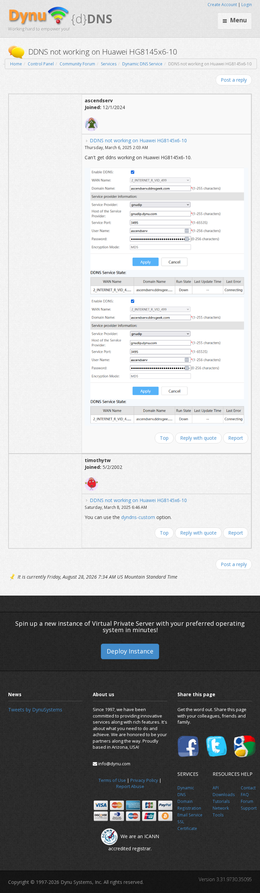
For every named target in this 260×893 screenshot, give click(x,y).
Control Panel (41, 64)
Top (164, 438)
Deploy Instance (130, 651)
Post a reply (234, 80)
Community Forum (77, 64)
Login (246, 4)
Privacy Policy (144, 780)
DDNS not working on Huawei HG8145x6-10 (138, 140)
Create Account (222, 4)
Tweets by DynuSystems (35, 709)
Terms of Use (112, 780)
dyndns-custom (138, 517)
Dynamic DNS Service (142, 64)
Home (16, 64)
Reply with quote (198, 438)
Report (235, 438)
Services (108, 64)
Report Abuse (130, 786)
